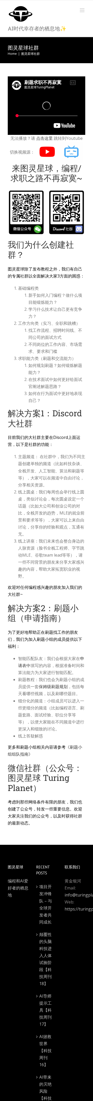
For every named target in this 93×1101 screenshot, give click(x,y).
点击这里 (44, 138)
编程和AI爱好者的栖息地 (18, 888)
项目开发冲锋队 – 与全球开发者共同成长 (45, 904)
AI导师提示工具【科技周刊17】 (45, 1010)
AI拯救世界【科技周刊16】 (45, 1050)
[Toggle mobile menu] (82, 10)
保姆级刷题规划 (53, 686)
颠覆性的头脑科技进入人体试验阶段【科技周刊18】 (45, 959)
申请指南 (40, 617)
